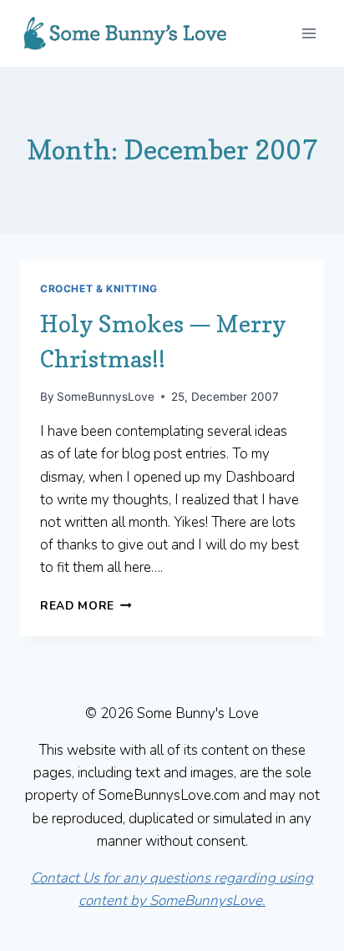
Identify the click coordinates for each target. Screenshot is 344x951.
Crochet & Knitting (99, 288)
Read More (86, 606)
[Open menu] (308, 33)
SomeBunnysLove (105, 396)
